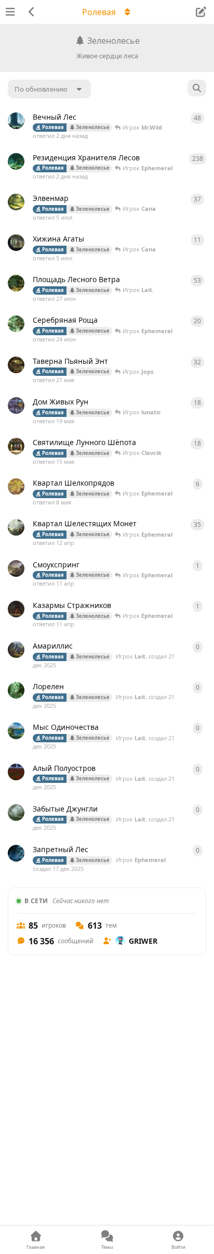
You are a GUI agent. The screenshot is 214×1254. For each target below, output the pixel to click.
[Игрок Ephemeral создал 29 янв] (16, 405)
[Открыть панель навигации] (10, 12)
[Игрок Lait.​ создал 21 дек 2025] (16, 120)
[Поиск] (197, 88)
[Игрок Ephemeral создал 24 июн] (16, 242)
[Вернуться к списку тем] (31, 12)
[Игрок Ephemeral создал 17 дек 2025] (16, 161)
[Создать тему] (201, 12)
